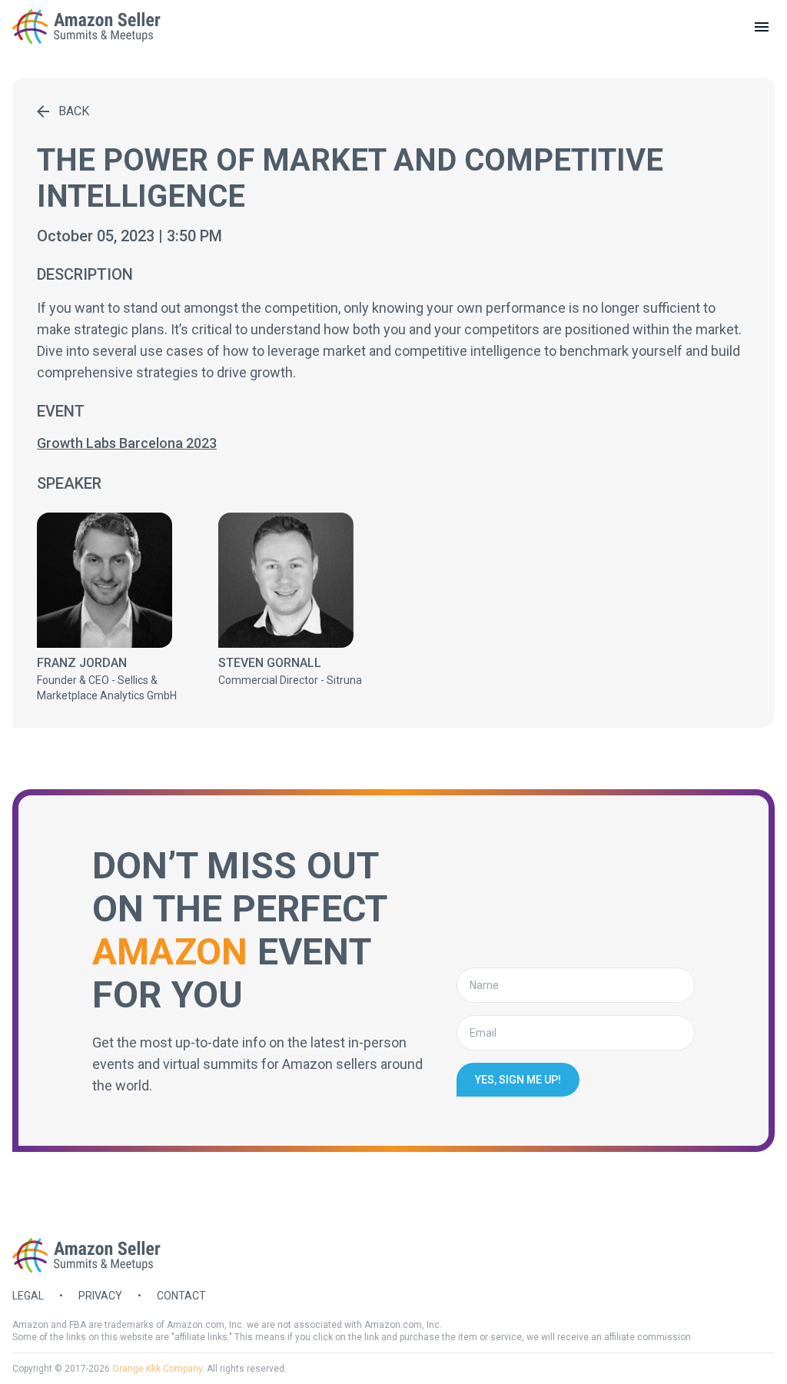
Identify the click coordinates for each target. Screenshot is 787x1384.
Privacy (100, 1295)
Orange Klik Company (157, 1368)
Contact (181, 1295)
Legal (28, 1295)
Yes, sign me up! (518, 1080)
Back (73, 111)
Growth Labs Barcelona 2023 (127, 443)
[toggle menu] (762, 27)
